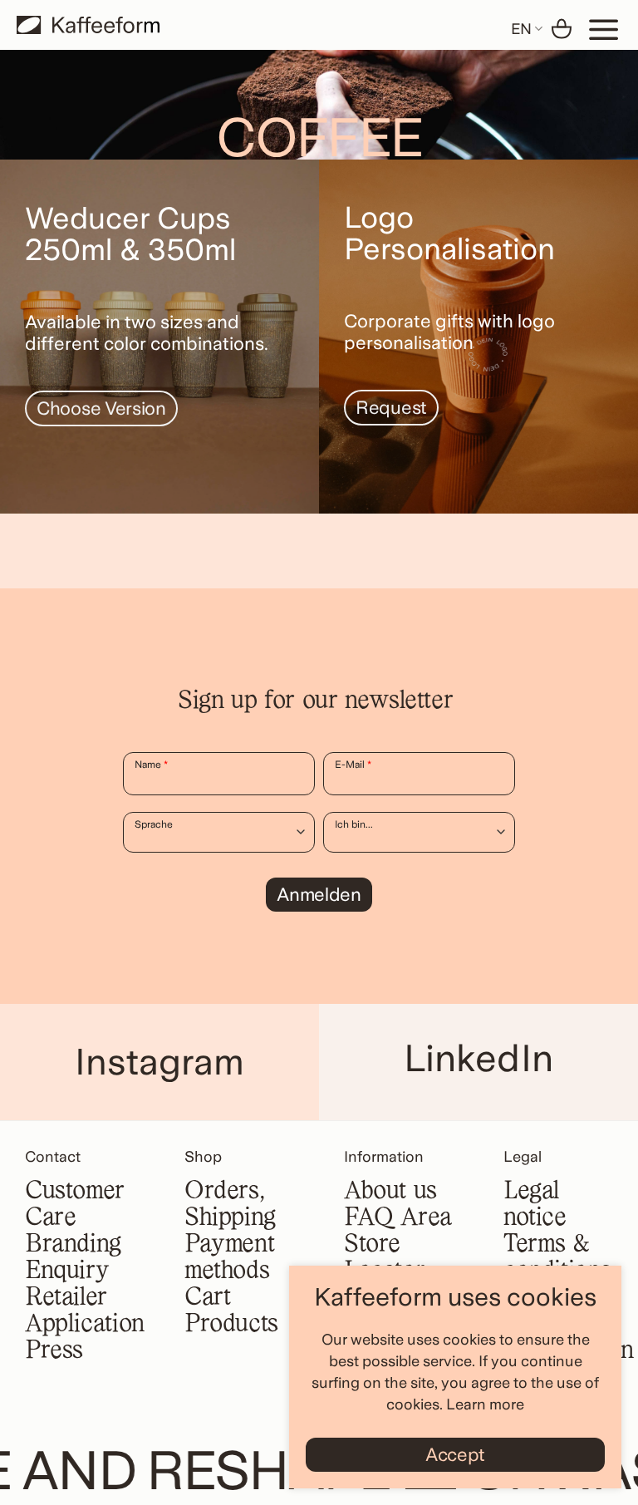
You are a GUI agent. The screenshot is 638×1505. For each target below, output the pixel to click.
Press (54, 1351)
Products (231, 1324)
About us (390, 1191)
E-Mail (353, 764)
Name (151, 764)
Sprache (154, 824)
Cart (207, 1298)
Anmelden (319, 894)
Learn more (485, 1404)
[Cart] (561, 29)
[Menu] (603, 29)
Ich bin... (354, 824)
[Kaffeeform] (88, 25)
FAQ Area (398, 1218)
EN (521, 28)
